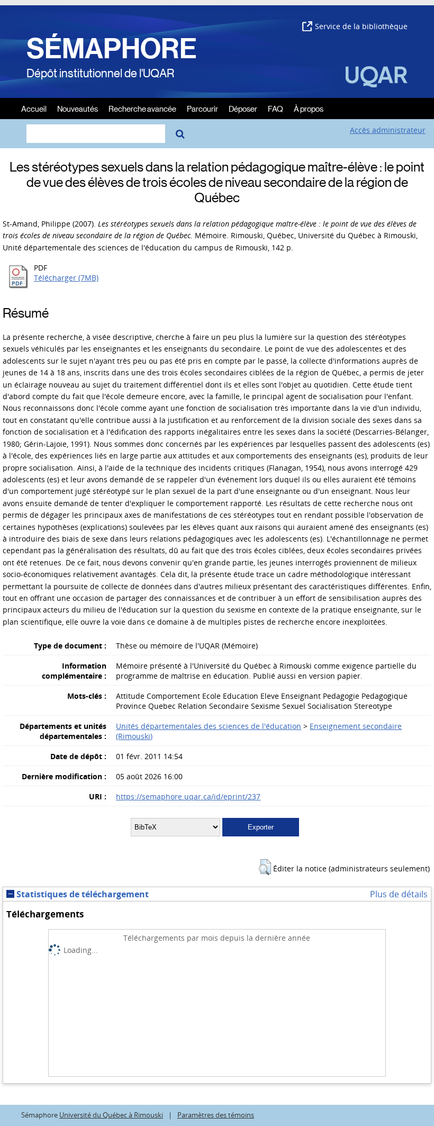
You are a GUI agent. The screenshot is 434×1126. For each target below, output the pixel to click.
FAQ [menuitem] (275, 108)
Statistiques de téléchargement (81, 894)
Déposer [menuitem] (243, 108)
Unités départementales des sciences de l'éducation (208, 726)
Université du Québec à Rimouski (111, 1115)
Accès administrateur (388, 130)
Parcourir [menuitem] (202, 108)
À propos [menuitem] (308, 108)
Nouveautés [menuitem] (77, 108)
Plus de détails (399, 894)
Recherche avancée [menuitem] (142, 108)
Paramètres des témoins (215, 1115)
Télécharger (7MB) (66, 278)
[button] (265, 867)
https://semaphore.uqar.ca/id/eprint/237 (188, 796)
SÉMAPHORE (111, 49)
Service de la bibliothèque (361, 26)
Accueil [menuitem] (34, 108)
